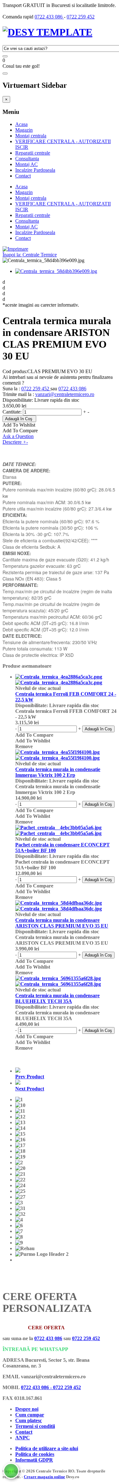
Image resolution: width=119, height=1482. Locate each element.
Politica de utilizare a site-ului (46, 1448)
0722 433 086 (49, 16)
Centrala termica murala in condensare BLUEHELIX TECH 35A (57, 998)
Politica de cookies (34, 1454)
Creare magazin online (44, 1476)
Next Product (29, 1088)
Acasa (21, 124)
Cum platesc (28, 1420)
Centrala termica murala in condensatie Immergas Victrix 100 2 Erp (57, 772)
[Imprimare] (15, 249)
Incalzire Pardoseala (35, 170)
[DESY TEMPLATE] (47, 32)
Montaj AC (26, 164)
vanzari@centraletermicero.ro (64, 394)
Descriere (15, 442)
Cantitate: (13, 411)
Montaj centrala (30, 135)
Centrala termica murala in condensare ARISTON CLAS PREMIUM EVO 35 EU (61, 923)
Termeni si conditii (35, 1426)
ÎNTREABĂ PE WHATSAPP (35, 1349)
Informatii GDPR (34, 1460)
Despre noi (26, 1409)
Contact (23, 175)
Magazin (24, 130)
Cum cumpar (29, 1414)
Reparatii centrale (32, 153)
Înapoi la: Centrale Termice (30, 254)
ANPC (22, 1437)
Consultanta (27, 158)
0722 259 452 (81, 16)
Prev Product (29, 1076)
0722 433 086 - (37, 1387)
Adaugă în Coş (18, 418)
